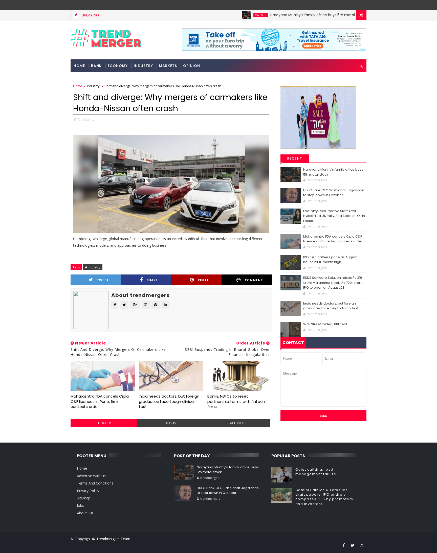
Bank (96, 65)
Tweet (103, 280)
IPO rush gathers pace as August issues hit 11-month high (330, 260)
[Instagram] (352, 5)
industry (143, 65)
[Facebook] (361, 5)
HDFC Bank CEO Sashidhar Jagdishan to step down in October (333, 193)
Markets (245, 15)
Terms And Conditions (95, 483)
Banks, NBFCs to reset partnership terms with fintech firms (236, 401)
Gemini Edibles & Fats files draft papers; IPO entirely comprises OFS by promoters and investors (324, 497)
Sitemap (83, 498)
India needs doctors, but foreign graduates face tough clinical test (169, 401)
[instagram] (361, 545)
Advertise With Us (91, 475)
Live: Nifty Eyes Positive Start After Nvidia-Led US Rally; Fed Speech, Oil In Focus (334, 216)
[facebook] (343, 545)
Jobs (80, 505)
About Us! (85, 513)
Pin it (203, 280)
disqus (170, 423)
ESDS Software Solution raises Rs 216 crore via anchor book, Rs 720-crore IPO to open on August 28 (333, 282)
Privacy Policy (88, 490)
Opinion (191, 65)
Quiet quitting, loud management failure (315, 471)
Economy (118, 65)
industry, (88, 119)
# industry (92, 267)
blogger (104, 423)
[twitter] (352, 545)
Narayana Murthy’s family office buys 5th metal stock (303, 14)
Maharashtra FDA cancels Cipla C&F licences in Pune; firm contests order (100, 401)
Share (152, 280)
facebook (237, 423)
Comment (254, 280)
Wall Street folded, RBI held (325, 324)
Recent (294, 158)
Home (79, 65)
